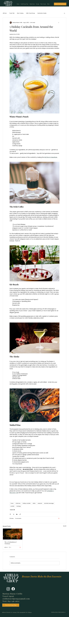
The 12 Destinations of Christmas (10, 542)
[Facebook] (13, 589)
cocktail (12, 506)
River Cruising (20, 13)
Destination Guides (42, 13)
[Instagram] (8, 589)
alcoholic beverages (49, 503)
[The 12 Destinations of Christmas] (12, 534)
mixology (18, 506)
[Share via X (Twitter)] (13, 514)
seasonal (40, 503)
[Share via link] (20, 514)
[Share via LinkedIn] (16, 514)
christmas (18, 503)
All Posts (5, 13)
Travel (11, 503)
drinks (34, 503)
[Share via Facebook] (10, 514)
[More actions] (58, 22)
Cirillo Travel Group (30, 13)
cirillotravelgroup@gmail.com (16, 599)
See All (64, 526)
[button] (64, 13)
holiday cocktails (26, 503)
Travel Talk (11, 13)
